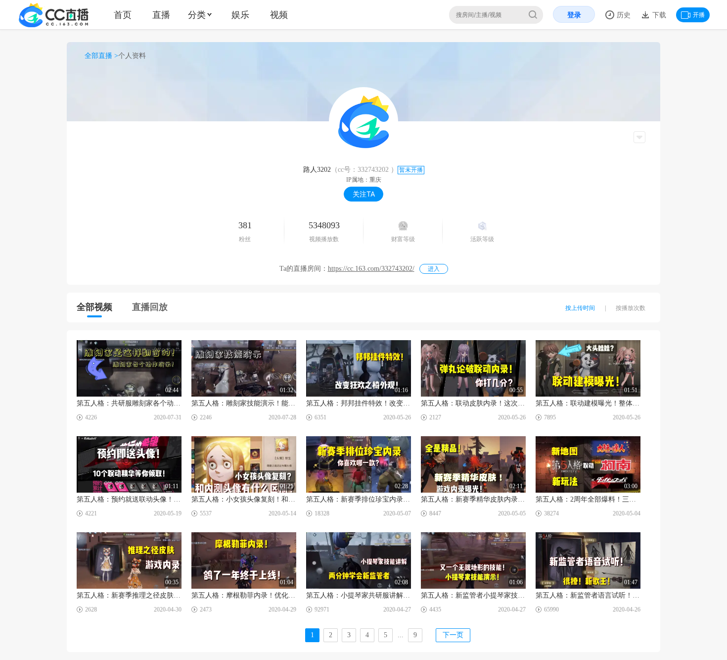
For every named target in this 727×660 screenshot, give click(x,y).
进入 (434, 268)
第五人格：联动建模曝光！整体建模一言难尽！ (588, 403)
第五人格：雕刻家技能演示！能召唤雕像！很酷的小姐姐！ (243, 403)
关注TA (364, 194)
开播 (699, 14)
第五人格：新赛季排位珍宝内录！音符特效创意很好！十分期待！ (358, 499)
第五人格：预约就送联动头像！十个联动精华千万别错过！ (129, 499)
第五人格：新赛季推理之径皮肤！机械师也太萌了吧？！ (129, 595)
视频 (279, 14)
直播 (161, 14)
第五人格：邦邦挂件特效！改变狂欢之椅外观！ (358, 403)
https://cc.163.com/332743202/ (371, 268)
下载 (658, 14)
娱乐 (240, 14)
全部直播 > (101, 55)
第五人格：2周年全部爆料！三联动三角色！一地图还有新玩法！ (588, 499)
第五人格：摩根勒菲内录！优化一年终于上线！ (243, 595)
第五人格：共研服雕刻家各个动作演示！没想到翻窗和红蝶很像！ (129, 403)
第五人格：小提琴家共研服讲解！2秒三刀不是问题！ (358, 595)
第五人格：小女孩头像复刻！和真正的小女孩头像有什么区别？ (243, 499)
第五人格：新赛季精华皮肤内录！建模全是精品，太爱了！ (473, 499)
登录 (574, 14)
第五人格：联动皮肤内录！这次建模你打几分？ (473, 403)
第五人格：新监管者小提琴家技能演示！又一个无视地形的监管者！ (473, 595)
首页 (123, 14)
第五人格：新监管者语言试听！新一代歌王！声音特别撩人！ (588, 595)
